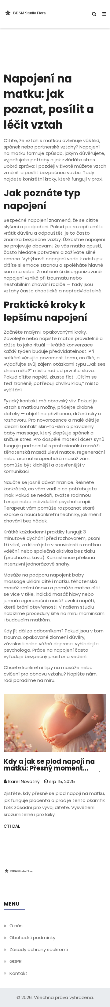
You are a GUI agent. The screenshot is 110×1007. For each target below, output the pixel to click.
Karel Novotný (23, 781)
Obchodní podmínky (32, 937)
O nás (16, 925)
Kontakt (18, 973)
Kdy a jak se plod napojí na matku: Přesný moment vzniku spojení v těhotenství (52, 765)
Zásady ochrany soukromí (38, 949)
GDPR (15, 961)
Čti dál (12, 826)
